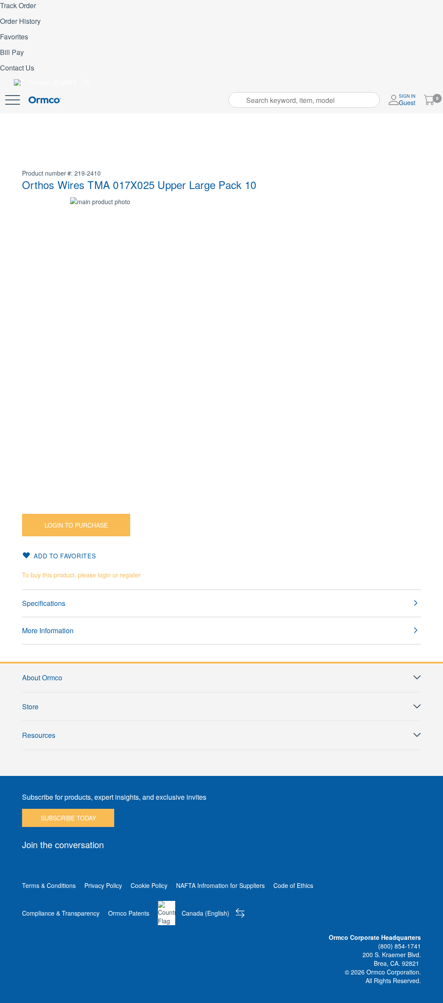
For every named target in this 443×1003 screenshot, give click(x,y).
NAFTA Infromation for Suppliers (220, 885)
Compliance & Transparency (61, 913)
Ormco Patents (128, 913)
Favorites (14, 37)
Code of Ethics (293, 885)
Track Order (18, 5)
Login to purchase (76, 525)
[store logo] (45, 100)
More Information (48, 630)
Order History (20, 21)
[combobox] (304, 100)
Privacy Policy (103, 885)
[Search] (238, 100)
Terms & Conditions (49, 885)
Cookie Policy (149, 885)
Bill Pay (12, 52)
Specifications (43, 603)
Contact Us (17, 68)
